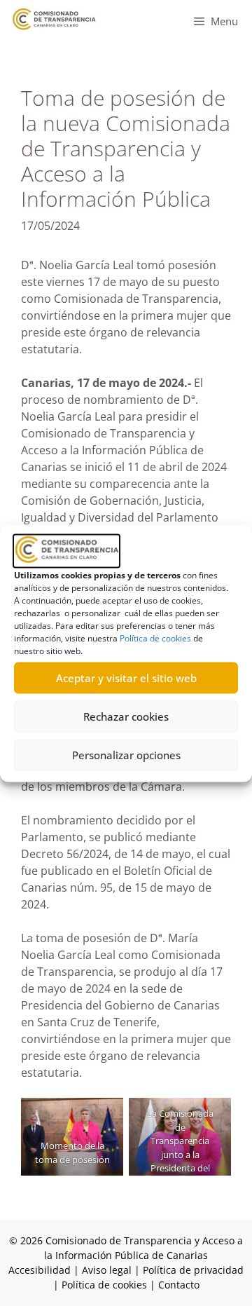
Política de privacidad (193, 1270)
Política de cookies (155, 638)
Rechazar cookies (126, 716)
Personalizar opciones (126, 755)
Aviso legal (107, 1270)
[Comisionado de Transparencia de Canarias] (54, 19)
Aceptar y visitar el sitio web (126, 678)
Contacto (179, 1284)
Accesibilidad (41, 1270)
